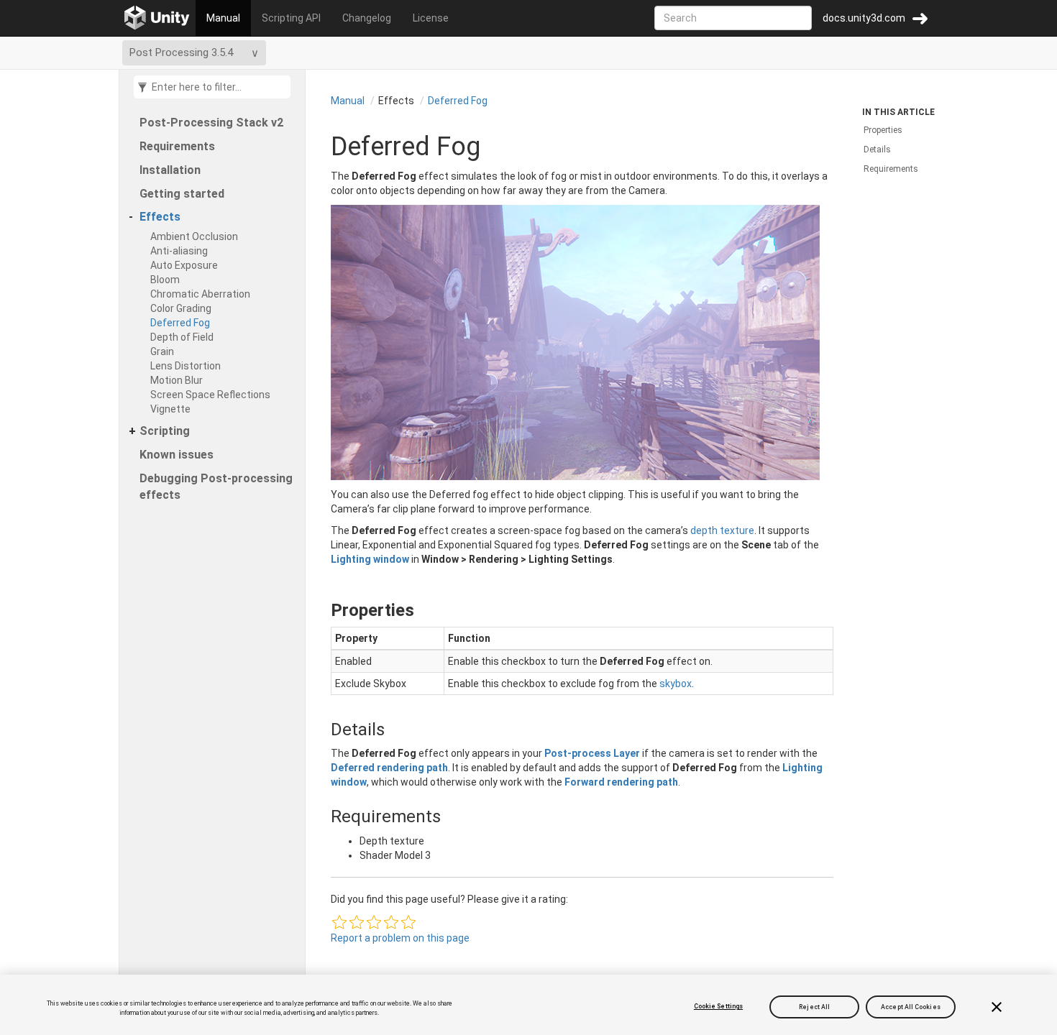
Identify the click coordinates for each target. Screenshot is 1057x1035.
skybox (675, 683)
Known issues (176, 454)
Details (877, 149)
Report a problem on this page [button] (400, 938)
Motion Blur (176, 380)
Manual (223, 18)
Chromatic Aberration (200, 294)
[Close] (996, 1007)
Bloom (165, 279)
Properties (883, 130)
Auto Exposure (184, 265)
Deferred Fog (180, 322)
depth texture (722, 530)
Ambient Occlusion (194, 236)
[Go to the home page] (157, 18)
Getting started (181, 194)
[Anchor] (319, 610)
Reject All (814, 1006)
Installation (170, 170)
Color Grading (180, 308)
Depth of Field (182, 337)
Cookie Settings (718, 1006)
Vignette (170, 409)
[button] (339, 922)
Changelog (366, 18)
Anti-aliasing (179, 251)
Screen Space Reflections (210, 394)
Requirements (177, 146)
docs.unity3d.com (864, 18)
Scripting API (291, 18)
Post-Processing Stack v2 (211, 122)
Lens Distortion (185, 366)
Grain (162, 351)
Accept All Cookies (911, 1006)
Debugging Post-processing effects (216, 487)
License (431, 18)
